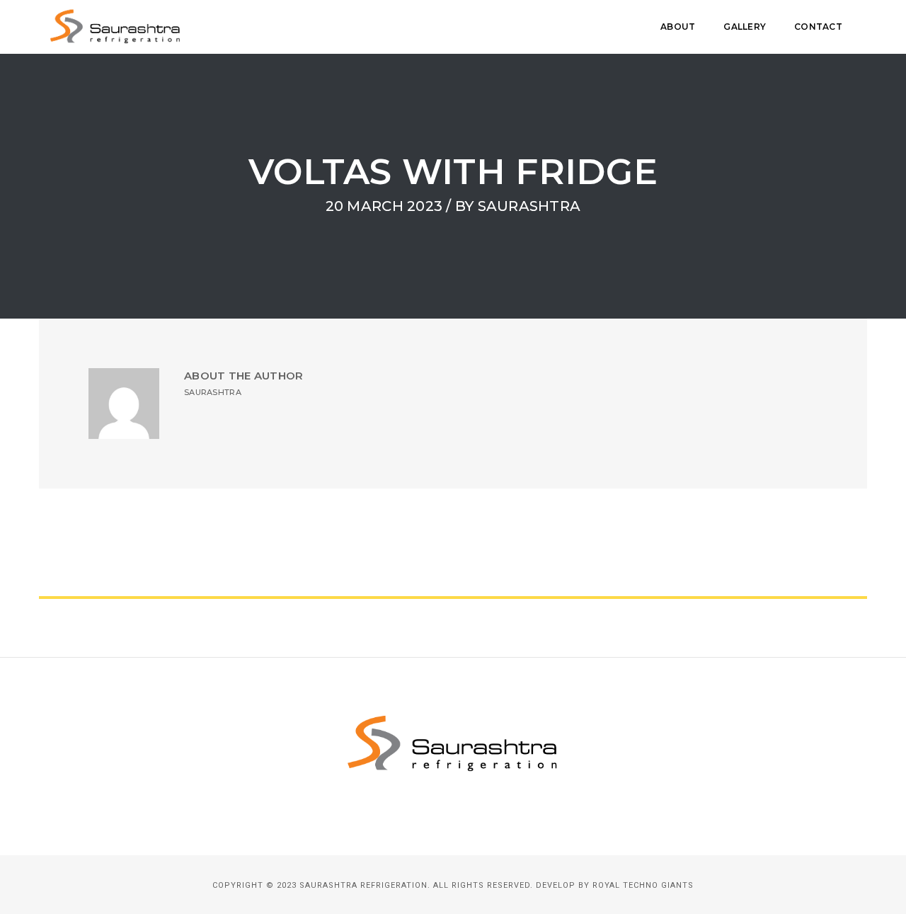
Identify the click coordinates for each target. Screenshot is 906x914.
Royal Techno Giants (643, 885)
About (677, 26)
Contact (818, 26)
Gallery (744, 26)
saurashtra (529, 206)
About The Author (243, 375)
